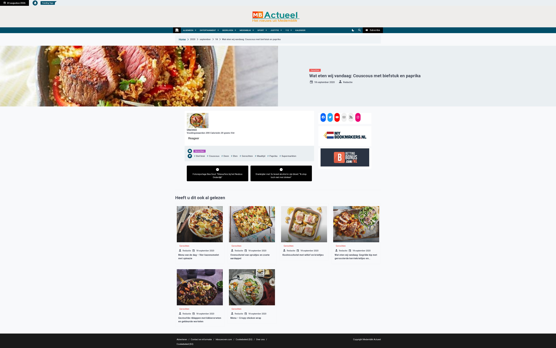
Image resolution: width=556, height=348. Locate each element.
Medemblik (245, 30)
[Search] (359, 30)
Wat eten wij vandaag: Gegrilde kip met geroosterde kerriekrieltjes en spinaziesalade (356, 258)
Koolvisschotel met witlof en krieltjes (303, 255)
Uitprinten (192, 129)
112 (287, 30)
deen (226, 156)
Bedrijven (227, 30)
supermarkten (289, 156)
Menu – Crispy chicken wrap (245, 318)
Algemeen (188, 30)
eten (235, 156)
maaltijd (261, 156)
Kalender (300, 30)
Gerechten (315, 70)
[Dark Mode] (353, 30)
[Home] (177, 30)
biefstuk (200, 156)
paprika (273, 156)
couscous (214, 156)
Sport (260, 30)
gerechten (247, 156)
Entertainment (208, 30)
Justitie (274, 30)
